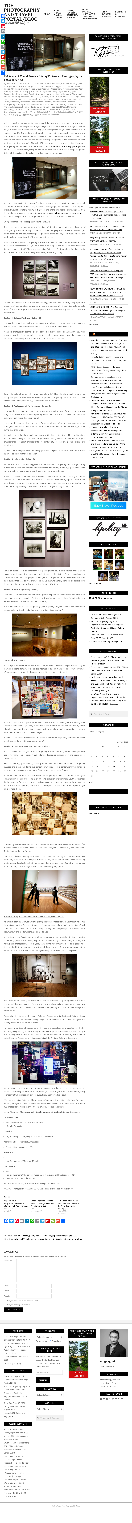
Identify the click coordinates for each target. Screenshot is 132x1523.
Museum (59, 99)
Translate (56, 1341)
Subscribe (43, 1379)
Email (6, 1291)
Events (48, 83)
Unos (63, 1506)
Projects (32, 86)
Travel (48, 86)
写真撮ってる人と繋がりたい (21, 114)
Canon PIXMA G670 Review (16, 1343)
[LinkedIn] (3, 36)
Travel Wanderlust (38, 109)
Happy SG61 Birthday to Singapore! (106, 641)
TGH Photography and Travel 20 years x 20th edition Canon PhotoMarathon (108, 660)
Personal (65, 83)
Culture (38, 91)
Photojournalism (11, 86)
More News (94, 324)
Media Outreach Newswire (110, 334)
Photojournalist (67, 104)
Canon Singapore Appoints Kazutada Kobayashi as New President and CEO (43, 1203)
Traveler (51, 109)
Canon (15, 91)
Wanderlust (19, 112)
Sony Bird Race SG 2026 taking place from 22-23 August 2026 (14, 1406)
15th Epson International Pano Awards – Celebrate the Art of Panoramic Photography (68, 1205)
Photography (76, 83)
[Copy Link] (3, 46)
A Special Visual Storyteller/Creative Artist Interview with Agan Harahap (16, 1203)
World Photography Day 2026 (104, 621)
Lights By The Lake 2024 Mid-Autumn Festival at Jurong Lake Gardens (17, 1349)
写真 (62, 112)
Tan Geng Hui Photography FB (108, 791)
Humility (53, 96)
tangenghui (107, 1361)
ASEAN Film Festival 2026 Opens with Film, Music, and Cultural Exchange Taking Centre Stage (108, 214)
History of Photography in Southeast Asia (22, 96)
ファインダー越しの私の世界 (38, 112)
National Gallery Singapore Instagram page (65, 213)
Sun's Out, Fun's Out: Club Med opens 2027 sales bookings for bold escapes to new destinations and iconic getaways (108, 274)
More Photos (95, 583)
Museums (68, 99)
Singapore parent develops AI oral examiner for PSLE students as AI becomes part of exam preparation (106, 380)
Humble (45, 96)
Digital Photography (67, 91)
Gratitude (40, 94)
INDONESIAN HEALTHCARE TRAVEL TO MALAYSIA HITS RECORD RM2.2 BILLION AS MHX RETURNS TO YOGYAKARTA (108, 292)
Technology (9, 109)
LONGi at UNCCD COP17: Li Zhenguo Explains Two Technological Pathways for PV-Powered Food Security (108, 310)
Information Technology (68, 96)
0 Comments (53, 114)
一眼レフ (55, 112)
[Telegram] (3, 52)
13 (108, 761)
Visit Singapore (62, 109)
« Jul (91, 782)
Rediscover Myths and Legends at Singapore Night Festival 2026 (16, 1379)
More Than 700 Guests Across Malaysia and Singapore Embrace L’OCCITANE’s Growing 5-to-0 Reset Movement (108, 443)
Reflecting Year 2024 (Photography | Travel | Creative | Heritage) (108, 687)
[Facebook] (3, 16)
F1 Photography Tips (13, 1363)
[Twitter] (3, 21)
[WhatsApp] (3, 41)
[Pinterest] (3, 26)
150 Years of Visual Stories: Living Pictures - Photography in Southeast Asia (44, 88)
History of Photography (73, 94)
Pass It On (25, 101)
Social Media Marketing (66, 107)
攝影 (37, 114)
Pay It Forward (59, 101)
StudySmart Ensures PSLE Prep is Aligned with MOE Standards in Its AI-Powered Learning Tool (109, 453)
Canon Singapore (26, 91)
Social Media (27, 107)
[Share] (3, 72)
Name (6, 1286)
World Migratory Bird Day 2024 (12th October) (17, 1493)
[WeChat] (3, 62)
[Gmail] (3, 67)
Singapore (16, 107)
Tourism (40, 86)
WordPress (76, 1506)
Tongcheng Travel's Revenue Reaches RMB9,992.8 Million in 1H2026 (107, 239)
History (58, 94)
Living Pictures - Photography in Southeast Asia (33, 99)
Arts (42, 83)
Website (7, 1296)
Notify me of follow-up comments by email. (22, 1301)
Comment (8, 1261)
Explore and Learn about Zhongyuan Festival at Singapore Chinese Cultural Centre (107, 628)
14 (114, 761)
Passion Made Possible (41, 101)
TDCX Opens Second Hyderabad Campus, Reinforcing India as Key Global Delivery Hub (108, 370)
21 (114, 766)
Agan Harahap (38, 209)
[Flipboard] (3, 57)
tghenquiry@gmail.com (110, 1379)
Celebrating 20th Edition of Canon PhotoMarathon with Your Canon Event (109, 670)
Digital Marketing (49, 91)
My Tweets (94, 813)
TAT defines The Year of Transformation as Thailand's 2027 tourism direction (108, 228)
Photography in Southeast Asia (30, 104)
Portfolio (23, 86)
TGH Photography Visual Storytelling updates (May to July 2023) (48, 1235)
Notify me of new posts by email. (18, 1305)
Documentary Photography (16, 94)
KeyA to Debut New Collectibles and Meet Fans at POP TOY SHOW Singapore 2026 (109, 360)
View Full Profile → (108, 1366)
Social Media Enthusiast (44, 107)
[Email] (3, 31)
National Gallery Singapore (65, 146)
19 (103, 766)
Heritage (56, 83)
